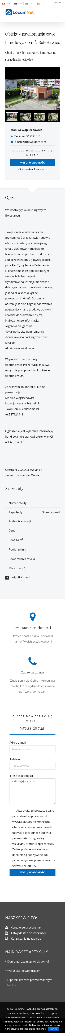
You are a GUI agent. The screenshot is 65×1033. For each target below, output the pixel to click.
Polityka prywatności (48, 1017)
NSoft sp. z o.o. (44, 1013)
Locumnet (20, 1008)
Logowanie (56, 2)
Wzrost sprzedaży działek (23, 971)
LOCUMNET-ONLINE (26, 1017)
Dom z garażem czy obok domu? (28, 961)
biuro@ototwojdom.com (30, 142)
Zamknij (53, 1029)
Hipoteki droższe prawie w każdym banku (29, 982)
